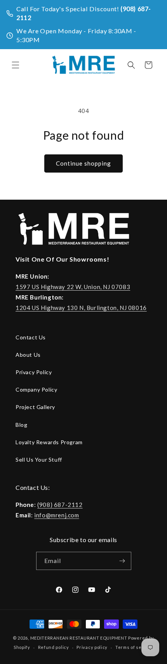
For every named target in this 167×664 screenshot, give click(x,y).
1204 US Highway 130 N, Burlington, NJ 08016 (81, 307)
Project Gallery (35, 407)
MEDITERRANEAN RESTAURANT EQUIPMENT (78, 637)
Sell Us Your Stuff (39, 459)
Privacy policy (92, 647)
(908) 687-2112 (59, 504)
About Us (28, 354)
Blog (21, 424)
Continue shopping (83, 163)
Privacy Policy (34, 372)
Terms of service (134, 647)
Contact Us (31, 337)
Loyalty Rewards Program (49, 442)
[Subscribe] (122, 561)
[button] (15, 65)
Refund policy (53, 647)
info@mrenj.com (56, 515)
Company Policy (36, 389)
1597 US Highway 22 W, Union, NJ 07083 (73, 286)
